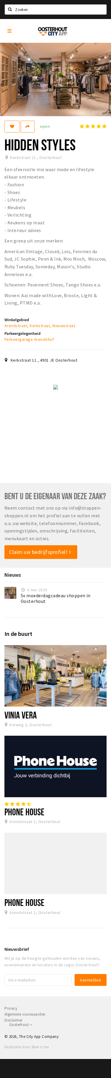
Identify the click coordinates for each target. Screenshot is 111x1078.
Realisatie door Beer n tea (26, 1046)
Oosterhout (19, 1024)
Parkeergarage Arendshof (29, 339)
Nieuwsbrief (16, 949)
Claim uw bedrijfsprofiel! (39, 552)
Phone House (24, 812)
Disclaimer (13, 1020)
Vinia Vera (20, 715)
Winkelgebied (16, 319)
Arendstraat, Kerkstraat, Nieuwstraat (39, 325)
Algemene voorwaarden (25, 1014)
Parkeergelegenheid (22, 333)
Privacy (10, 1008)
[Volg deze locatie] (12, 127)
